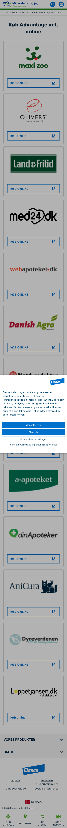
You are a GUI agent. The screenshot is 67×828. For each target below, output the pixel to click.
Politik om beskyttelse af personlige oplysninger (33, 445)
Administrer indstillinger (33, 439)
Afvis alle (34, 432)
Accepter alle (33, 424)
